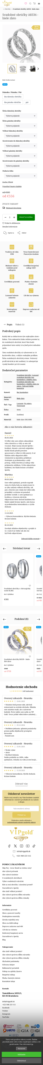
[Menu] (39, 3)
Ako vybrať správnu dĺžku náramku (16, 895)
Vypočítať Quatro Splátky (12, 186)
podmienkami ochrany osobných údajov (21, 822)
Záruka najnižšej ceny (10, 920)
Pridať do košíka (26, 217)
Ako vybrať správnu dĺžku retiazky (15, 898)
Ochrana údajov (8, 965)
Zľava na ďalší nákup (10, 923)
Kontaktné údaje (8, 981)
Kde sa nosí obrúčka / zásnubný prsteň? (17, 884)
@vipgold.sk (34, 846)
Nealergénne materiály (11, 916)
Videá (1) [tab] (19, 324)
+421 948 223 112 (23, 856)
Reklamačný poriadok (10, 968)
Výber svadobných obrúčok (13, 881)
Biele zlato (20, 398)
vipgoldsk (15, 846)
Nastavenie (21, 1048)
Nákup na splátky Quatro (12, 971)
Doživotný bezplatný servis (12, 933)
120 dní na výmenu (9, 930)
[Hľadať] (30, 3)
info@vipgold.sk (23, 851)
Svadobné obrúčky (24, 375)
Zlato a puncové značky (11, 913)
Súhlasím (21, 1054)
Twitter (5, 1011)
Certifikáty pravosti (9, 910)
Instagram (21, 846)
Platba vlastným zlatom (11, 978)
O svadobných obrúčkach (12, 878)
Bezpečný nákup (8, 975)
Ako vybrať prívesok (10, 871)
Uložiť (9, 240)
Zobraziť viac (21, 783)
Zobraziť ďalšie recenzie (30, 539)
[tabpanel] (17, 579)
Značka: (7, 182)
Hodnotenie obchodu (21, 687)
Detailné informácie (9, 227)
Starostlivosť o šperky (10, 888)
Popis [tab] (9, 324)
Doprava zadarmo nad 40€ (12, 926)
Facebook (9, 846)
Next (38, 548)
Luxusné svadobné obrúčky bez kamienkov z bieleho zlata (28, 377)
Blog (4, 940)
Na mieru (27, 403)
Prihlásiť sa (22, 815)
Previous (4, 548)
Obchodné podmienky (10, 961)
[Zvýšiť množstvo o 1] (14, 217)
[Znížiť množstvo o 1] (5, 217)
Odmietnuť (21, 1060)
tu (32, 1044)
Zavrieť (35, 239)
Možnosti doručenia (13, 208)
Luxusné (20, 403)
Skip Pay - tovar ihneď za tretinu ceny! (17, 868)
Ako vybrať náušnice (10, 874)
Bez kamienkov (22, 392)
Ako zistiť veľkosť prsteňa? (12, 891)
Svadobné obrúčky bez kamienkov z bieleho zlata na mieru (28, 384)
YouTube (27, 846)
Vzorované (21, 406)
